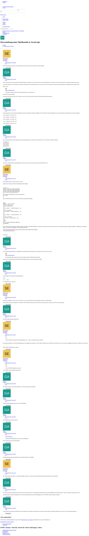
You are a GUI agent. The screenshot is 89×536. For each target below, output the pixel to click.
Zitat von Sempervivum (9, 90)
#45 (6, 160)
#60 (6, 509)
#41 (6, 63)
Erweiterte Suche (6, 26)
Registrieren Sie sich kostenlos (27, 519)
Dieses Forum (5, 20)
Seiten (4, 23)
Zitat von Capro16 (8, 436)
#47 (6, 249)
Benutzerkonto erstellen (5, 521)
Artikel (4, 22)
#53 (6, 384)
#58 (6, 474)
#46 (6, 179)
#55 (6, 417)
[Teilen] (0, 48)
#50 (6, 317)
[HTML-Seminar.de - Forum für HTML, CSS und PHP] (12, 12)
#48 (6, 273)
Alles (4, 16)
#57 (6, 455)
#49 (6, 298)
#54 (6, 401)
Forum (4, 24)
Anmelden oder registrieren (8, 6)
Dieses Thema (5, 19)
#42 (6, 80)
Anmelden (12, 521)
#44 (6, 137)
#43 (6, 110)
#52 (6, 363)
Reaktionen (5, 60)
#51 (6, 335)
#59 (6, 490)
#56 (6, 434)
